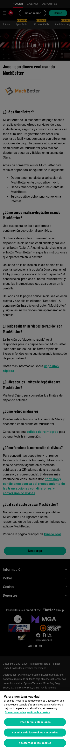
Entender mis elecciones (35, 722)
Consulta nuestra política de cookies (27, 712)
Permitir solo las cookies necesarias (35, 732)
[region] (35, 721)
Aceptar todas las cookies (35, 742)
